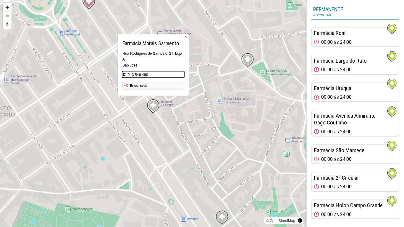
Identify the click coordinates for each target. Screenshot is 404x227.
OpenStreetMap (282, 220)
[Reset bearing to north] (7, 24)
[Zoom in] (7, 7)
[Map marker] (247, 60)
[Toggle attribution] (299, 220)
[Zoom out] (7, 16)
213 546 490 (138, 74)
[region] (153, 113)
